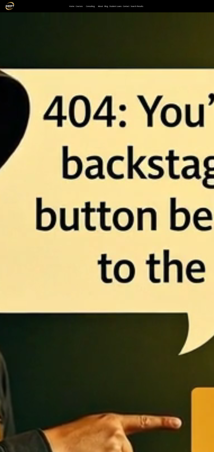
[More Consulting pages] (96, 6)
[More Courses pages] (84, 6)
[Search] (22, 6)
